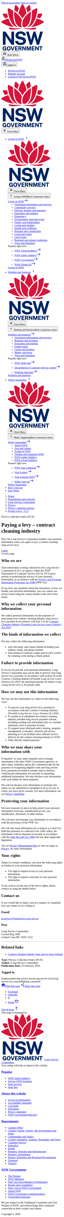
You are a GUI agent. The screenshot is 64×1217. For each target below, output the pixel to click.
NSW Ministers (16, 1179)
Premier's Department (19, 1154)
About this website (13, 1093)
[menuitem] (16, 70)
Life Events (20, 237)
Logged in (11, 65)
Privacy (5, 848)
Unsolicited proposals (19, 1197)
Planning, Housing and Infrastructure (27, 1151)
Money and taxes (23, 352)
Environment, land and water (29, 219)
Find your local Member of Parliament (27, 1182)
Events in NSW (22, 451)
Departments (10, 1121)
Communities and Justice (21, 1136)
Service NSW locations (20, 1081)
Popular (6, 1072)
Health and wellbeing (25, 228)
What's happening (19, 442)
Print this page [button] (10, 986)
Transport (13, 1160)
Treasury (12, 1163)
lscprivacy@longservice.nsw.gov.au (19, 918)
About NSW (21, 445)
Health (11, 1148)
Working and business (21, 334)
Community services (25, 207)
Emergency (20, 216)
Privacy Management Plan (23, 845)
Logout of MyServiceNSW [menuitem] (22, 76)
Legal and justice (23, 234)
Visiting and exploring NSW (29, 454)
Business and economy (26, 340)
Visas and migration (24, 243)
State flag (13, 1087)
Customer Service (17, 1142)
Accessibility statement (20, 1103)
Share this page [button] (30, 986)
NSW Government (13, 1169)
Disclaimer (13, 1108)
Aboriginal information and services (33, 204)
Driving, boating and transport (30, 210)
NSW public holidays (25, 457)
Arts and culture (22, 448)
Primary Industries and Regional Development (32, 1157)
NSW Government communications (26, 1194)
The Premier (14, 1176)
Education (13, 1145)
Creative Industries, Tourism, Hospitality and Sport (34, 1139)
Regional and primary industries (30, 240)
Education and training (26, 213)
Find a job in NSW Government (24, 1188)
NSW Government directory (22, 1114)
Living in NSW (18, 201)
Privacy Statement (14, 794)
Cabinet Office (15, 1127)
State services (15, 1084)
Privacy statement (17, 1111)
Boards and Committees (20, 1185)
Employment (21, 346)
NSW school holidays (25, 460)
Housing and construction (27, 231)
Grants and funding (24, 225)
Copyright (13, 1105)
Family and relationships (27, 222)
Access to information (19, 1100)
